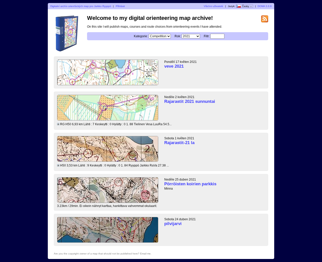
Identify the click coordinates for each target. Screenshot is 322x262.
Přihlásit (120, 6)
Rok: (178, 36)
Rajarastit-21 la (179, 142)
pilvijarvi (173, 223)
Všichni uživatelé (213, 6)
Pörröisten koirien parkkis (190, 184)
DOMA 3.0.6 (265, 6)
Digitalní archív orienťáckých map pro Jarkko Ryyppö (80, 6)
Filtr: (207, 36)
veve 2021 (174, 66)
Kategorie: (141, 36)
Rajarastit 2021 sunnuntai (189, 101)
